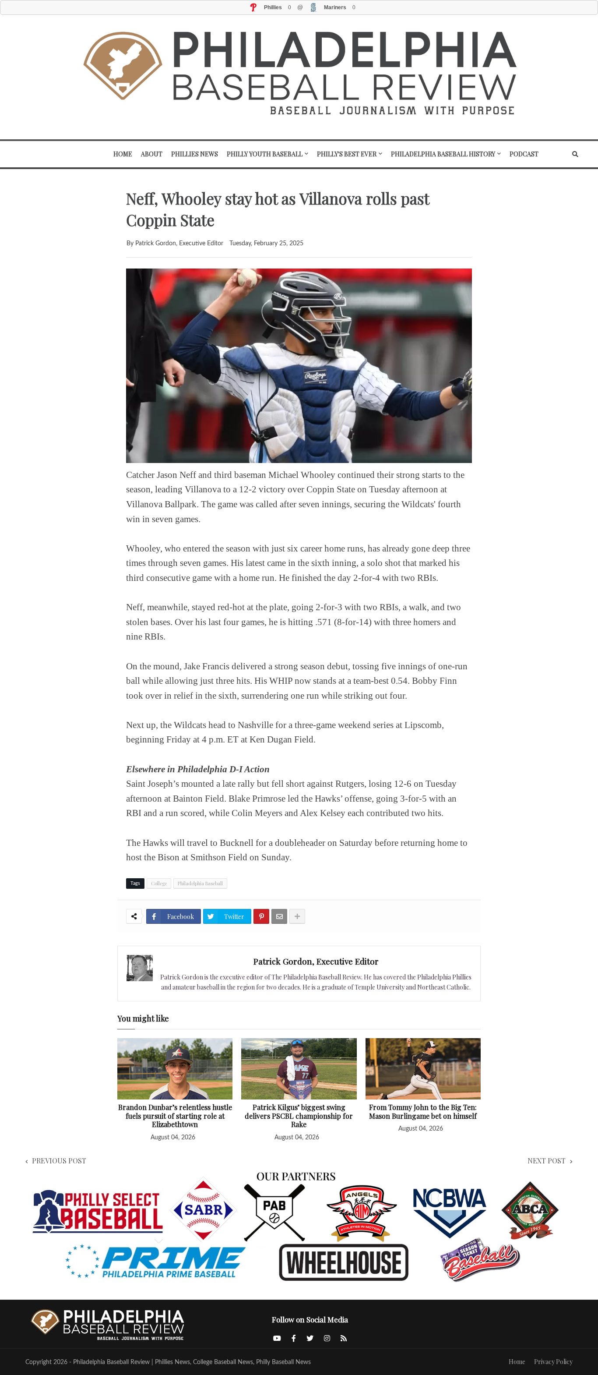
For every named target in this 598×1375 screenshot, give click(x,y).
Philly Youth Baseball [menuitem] (265, 154)
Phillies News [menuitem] (194, 154)
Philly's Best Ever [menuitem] (346, 154)
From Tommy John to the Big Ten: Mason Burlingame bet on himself (423, 1111)
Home (517, 1361)
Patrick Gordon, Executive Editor (316, 961)
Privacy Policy (553, 1361)
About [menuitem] (151, 154)
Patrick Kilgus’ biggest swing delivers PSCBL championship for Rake (299, 1116)
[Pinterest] (261, 916)
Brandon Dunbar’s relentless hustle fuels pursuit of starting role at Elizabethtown (175, 1116)
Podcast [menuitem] (524, 154)
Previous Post (59, 1160)
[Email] (279, 916)
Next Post (547, 1160)
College (159, 883)
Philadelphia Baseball (200, 883)
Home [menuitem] (122, 154)
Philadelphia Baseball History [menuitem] (443, 154)
